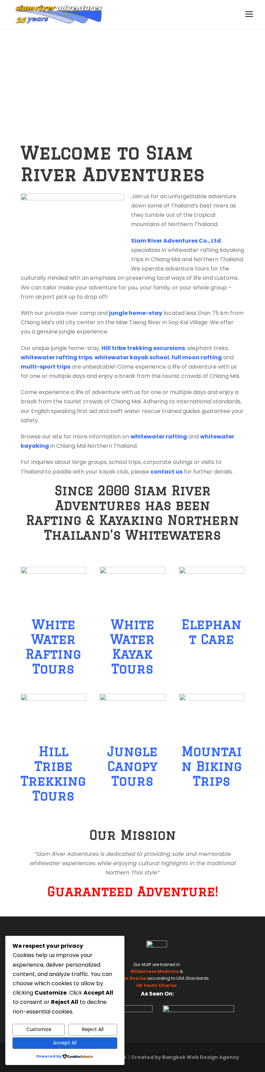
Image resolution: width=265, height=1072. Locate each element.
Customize (38, 1029)
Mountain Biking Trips (211, 766)
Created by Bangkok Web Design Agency (185, 1057)
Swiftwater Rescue (125, 978)
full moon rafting (196, 357)
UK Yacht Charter (156, 985)
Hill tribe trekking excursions (143, 348)
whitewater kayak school (132, 357)
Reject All (93, 1029)
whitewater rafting (158, 437)
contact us (166, 472)
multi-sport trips (45, 367)
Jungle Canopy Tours (132, 766)
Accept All (65, 1043)
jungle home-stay (135, 313)
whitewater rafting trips (56, 357)
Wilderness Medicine (154, 971)
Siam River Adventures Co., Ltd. (176, 241)
